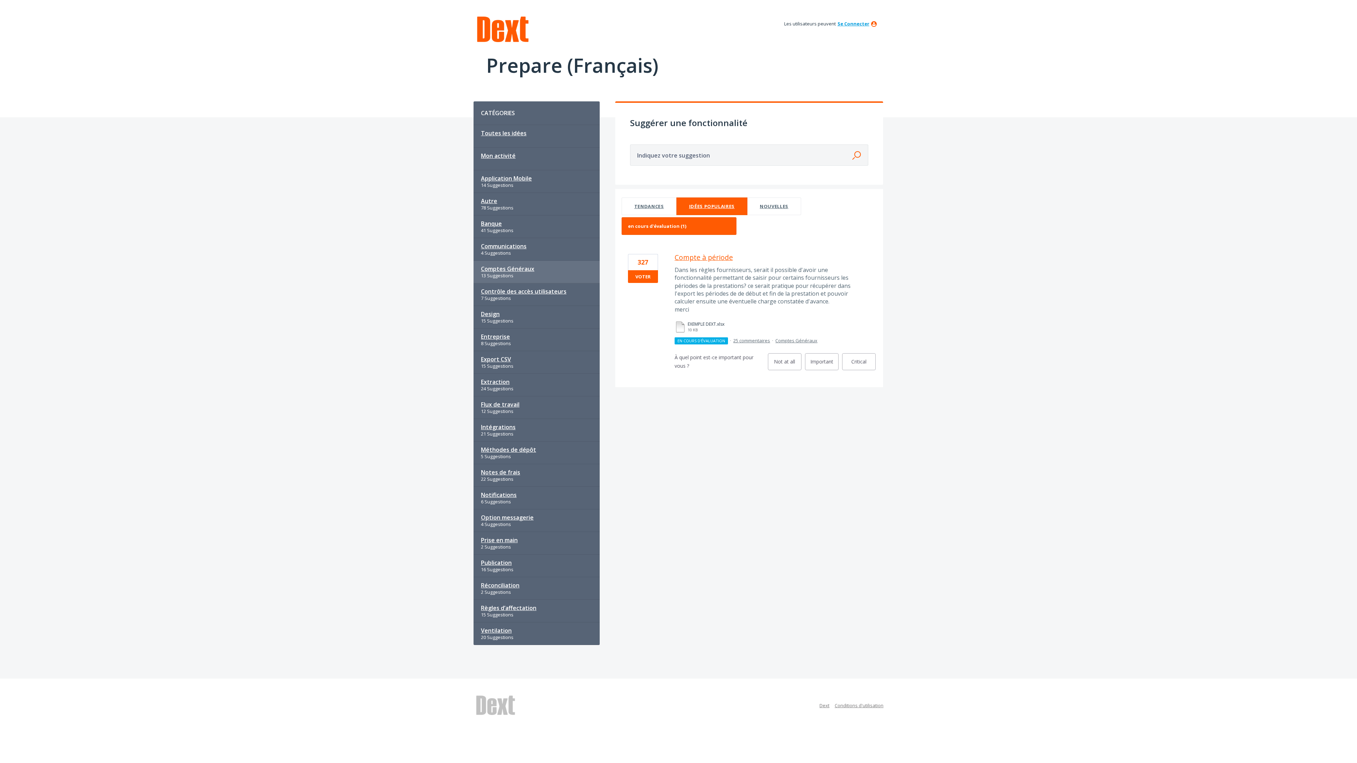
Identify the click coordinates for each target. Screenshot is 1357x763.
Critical (863, 364)
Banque (491, 223)
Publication (496, 563)
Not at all (787, 364)
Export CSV (496, 359)
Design (490, 314)
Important (824, 364)
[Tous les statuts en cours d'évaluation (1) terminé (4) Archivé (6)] (679, 226)
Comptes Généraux (507, 269)
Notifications (499, 495)
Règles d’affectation (508, 608)
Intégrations (498, 427)
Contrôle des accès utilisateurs (523, 291)
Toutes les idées (504, 133)
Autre (489, 201)
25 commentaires (751, 340)
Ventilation (496, 630)
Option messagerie (507, 517)
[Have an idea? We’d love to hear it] (503, 29)
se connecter (853, 23)
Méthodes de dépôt (508, 450)
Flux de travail (500, 404)
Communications (504, 246)
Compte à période (704, 257)
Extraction (495, 382)
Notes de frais (500, 472)
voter (643, 276)
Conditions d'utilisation (859, 705)
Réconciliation (500, 585)
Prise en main (499, 540)
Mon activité (498, 156)
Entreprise (495, 337)
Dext (824, 705)
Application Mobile (506, 178)
